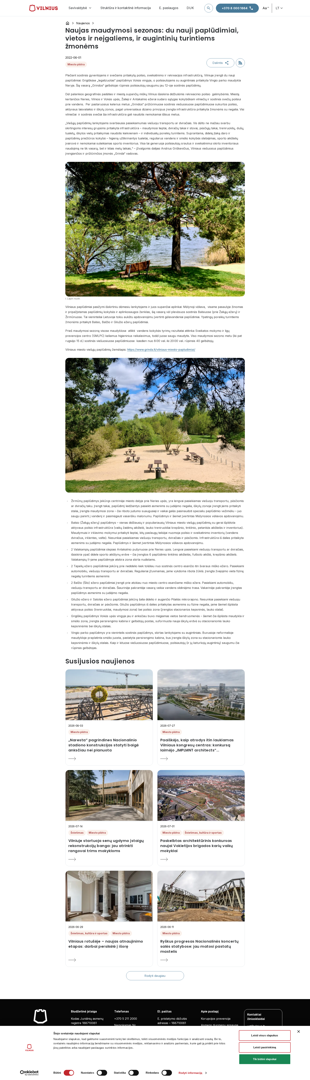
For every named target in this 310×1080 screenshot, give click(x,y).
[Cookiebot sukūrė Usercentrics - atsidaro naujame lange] (29, 1073)
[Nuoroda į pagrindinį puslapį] (67, 23)
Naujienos (83, 23)
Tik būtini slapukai (264, 1059)
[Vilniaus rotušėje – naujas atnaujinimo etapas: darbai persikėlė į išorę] (109, 960)
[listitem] (109, 745)
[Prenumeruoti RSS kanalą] (240, 62)
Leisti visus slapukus (264, 1035)
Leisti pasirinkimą (264, 1047)
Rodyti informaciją (190, 1072)
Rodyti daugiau (155, 976)
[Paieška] (208, 8)
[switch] (102, 1073)
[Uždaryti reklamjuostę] (298, 1031)
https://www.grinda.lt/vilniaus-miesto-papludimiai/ (161, 349)
